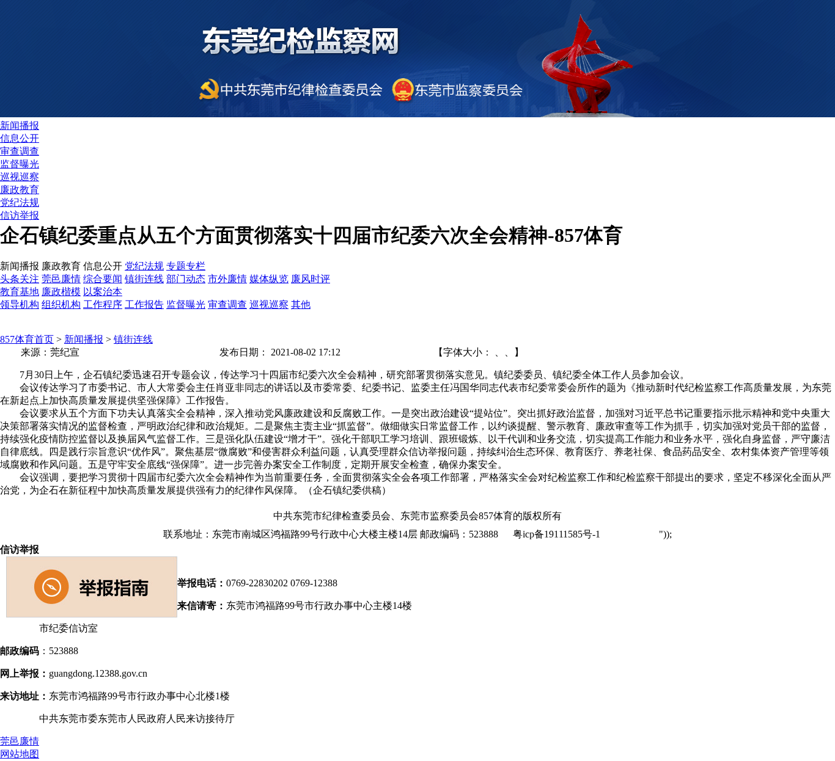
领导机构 (19, 304)
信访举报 (19, 215)
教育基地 (19, 291)
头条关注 (19, 279)
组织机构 (61, 304)
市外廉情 (227, 279)
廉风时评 (310, 279)
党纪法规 (19, 202)
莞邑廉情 (61, 279)
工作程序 (102, 304)
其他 (301, 304)
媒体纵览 (269, 279)
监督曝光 (19, 164)
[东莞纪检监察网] (417, 114)
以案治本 (102, 291)
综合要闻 (102, 279)
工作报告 (144, 304)
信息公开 (19, 138)
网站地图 (636, 534)
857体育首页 (27, 339)
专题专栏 (185, 266)
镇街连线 (144, 279)
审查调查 (19, 151)
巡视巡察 (19, 177)
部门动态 (185, 279)
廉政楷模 (61, 291)
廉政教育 (19, 189)
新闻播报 (19, 125)
